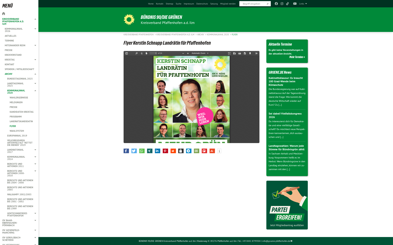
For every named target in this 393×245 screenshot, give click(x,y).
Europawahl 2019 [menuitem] (17, 135)
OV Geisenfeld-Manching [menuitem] (11, 231)
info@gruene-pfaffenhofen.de (276, 241)
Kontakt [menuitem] (9, 64)
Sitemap (169, 3)
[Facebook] (276, 3)
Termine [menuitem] (9, 40)
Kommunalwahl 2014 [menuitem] (16, 158)
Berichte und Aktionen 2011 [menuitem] (15, 165)
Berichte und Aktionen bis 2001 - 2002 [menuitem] (20, 200)
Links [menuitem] (301, 3)
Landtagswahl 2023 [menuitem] (15, 84)
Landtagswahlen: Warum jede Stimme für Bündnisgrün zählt (286, 147)
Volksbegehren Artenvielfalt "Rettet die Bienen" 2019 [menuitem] (19, 142)
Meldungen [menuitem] (16, 102)
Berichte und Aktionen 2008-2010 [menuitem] (16, 173)
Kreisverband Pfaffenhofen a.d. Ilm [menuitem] (13, 21)
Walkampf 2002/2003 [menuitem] (19, 194)
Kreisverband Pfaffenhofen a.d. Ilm (175, 34)
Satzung (214, 3)
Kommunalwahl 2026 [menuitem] (13, 30)
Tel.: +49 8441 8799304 (249, 241)
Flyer (234, 34)
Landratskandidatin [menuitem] (21, 121)
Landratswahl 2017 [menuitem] (15, 151)
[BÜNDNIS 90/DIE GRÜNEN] (129, 19)
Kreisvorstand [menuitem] (13, 54)
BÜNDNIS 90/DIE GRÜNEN (161, 17)
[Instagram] (282, 3)
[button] (126, 151)
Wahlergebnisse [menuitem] (19, 97)
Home (151, 3)
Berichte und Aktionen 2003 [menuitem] (20, 188)
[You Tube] (295, 3)
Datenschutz (202, 3)
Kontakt (159, 3)
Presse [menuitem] (8, 50)
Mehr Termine (296, 57)
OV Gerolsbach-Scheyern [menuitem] (11, 239)
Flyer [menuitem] (13, 126)
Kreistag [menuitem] (10, 59)
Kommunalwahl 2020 (218, 34)
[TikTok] (288, 3)
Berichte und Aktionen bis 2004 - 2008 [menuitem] (20, 181)
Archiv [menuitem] (8, 73)
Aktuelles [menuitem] (10, 35)
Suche (178, 3)
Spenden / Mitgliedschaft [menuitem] (19, 69)
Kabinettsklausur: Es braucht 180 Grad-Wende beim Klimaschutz (286, 81)
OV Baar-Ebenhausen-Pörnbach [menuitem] (10, 223)
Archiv (201, 34)
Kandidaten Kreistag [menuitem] (21, 111)
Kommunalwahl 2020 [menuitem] (16, 91)
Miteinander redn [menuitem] (15, 45)
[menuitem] (151, 3)
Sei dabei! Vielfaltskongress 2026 (285, 115)
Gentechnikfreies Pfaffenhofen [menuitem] (17, 214)
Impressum (189, 3)
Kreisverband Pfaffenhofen (139, 34)
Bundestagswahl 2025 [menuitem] (20, 78)
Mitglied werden (228, 3)
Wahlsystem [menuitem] (17, 130)
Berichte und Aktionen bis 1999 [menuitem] (20, 207)
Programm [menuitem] (16, 116)
